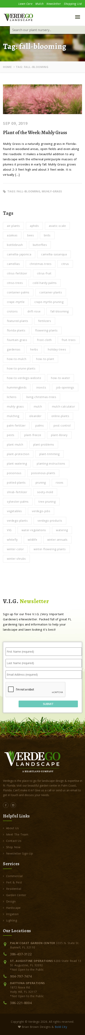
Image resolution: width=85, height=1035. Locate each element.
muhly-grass (52, 191)
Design (11, 901)
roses (59, 482)
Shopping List (73, 4)
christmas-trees (40, 264)
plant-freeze (32, 435)
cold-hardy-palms (45, 283)
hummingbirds (16, 387)
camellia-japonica (19, 254)
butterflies (40, 245)
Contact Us (14, 841)
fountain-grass (17, 340)
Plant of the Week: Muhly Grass (35, 132)
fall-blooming (28, 191)
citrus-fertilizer (17, 273)
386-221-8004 (21, 1003)
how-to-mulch (16, 359)
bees (30, 235)
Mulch (39, 4)
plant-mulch (15, 444)
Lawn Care (25, 4)
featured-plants (17, 321)
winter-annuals (57, 539)
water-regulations (34, 530)
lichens (11, 397)
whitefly (12, 539)
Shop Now (13, 847)
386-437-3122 (21, 954)
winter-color (15, 549)
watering (62, 530)
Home (7, 67)
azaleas (12, 235)
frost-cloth (44, 340)
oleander (35, 416)
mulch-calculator (63, 406)
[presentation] (36, 689)
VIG (9, 530)
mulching (13, 416)
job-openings (65, 387)
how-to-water (60, 378)
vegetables (14, 511)
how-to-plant (45, 359)
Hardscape (13, 908)
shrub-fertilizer (17, 492)
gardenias (13, 349)
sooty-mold (45, 492)
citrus (65, 264)
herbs (34, 349)
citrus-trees (15, 283)
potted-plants (16, 482)
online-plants (60, 416)
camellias (13, 264)
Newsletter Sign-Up (19, 853)
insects (41, 387)
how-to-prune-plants (21, 368)
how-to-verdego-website (24, 378)
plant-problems (43, 444)
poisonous (14, 473)
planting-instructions (51, 463)
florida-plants (16, 330)
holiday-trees (57, 349)
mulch (38, 406)
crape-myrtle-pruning (48, 302)
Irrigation (12, 914)
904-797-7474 (21, 976)
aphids (34, 226)
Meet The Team (17, 834)
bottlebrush (15, 245)
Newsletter (53, 4)
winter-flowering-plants (50, 549)
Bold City (61, 1027)
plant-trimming (49, 454)
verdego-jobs (41, 511)
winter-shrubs (16, 558)
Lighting (11, 920)
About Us (12, 828)
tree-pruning (47, 501)
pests (10, 435)
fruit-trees (69, 340)
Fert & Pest (14, 882)
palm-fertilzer (16, 425)
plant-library (59, 435)
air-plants (13, 226)
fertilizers (44, 321)
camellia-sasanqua (54, 254)
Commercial (14, 876)
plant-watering (17, 463)
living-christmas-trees (41, 397)
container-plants (50, 292)
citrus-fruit (44, 273)
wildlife (32, 539)
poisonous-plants (43, 473)
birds (47, 235)
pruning (41, 482)
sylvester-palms (18, 501)
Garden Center (16, 895)
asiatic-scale (57, 226)
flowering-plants (46, 330)
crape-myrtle (16, 302)
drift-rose (34, 311)
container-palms (18, 292)
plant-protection (18, 454)
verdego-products (50, 520)
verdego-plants (17, 520)
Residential (13, 889)
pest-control (62, 425)
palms (39, 425)
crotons (12, 311)
